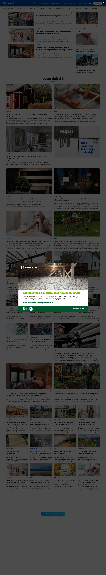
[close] (103, 2)
